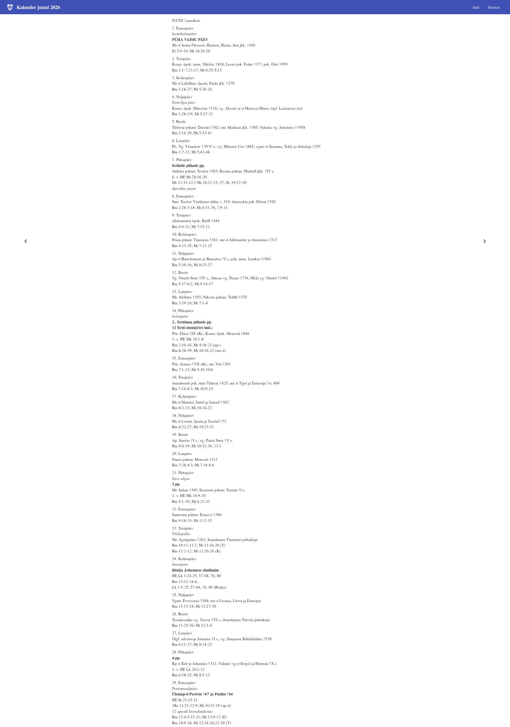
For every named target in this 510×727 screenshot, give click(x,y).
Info (476, 6)
